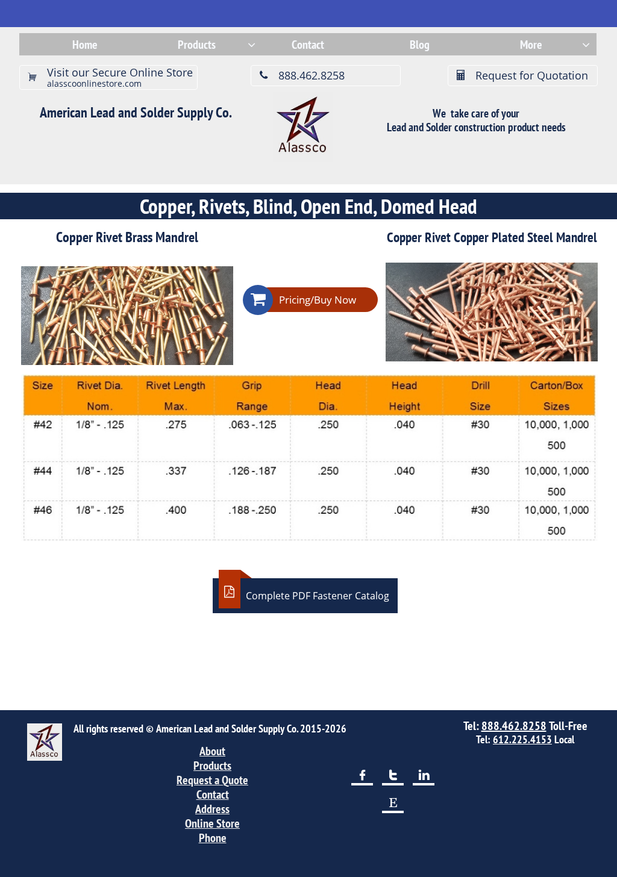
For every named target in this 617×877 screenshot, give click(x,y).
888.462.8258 (514, 726)
